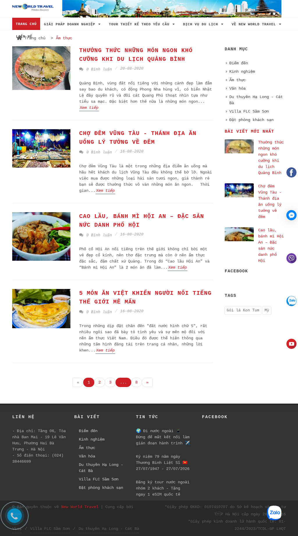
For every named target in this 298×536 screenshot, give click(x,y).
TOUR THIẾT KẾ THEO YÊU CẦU (140, 24)
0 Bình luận (98, 69)
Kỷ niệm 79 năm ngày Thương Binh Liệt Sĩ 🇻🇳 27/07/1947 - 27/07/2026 (162, 462)
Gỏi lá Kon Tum (243, 310)
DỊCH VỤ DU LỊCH (201, 24)
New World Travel (79, 507)
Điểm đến (238, 63)
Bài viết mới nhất (249, 131)
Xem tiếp (89, 107)
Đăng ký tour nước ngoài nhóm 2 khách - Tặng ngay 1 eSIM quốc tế (162, 488)
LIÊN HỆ (24, 37)
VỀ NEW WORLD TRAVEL (255, 24)
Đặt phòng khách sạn (251, 120)
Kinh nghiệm (242, 71)
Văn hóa (237, 88)
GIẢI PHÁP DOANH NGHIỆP (70, 24)
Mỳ (267, 310)
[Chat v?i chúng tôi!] (291, 215)
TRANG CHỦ (26, 24)
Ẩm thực (237, 80)
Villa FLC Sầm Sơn (249, 111)
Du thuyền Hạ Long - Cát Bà (256, 100)
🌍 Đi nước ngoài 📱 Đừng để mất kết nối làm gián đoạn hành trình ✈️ (163, 437)
